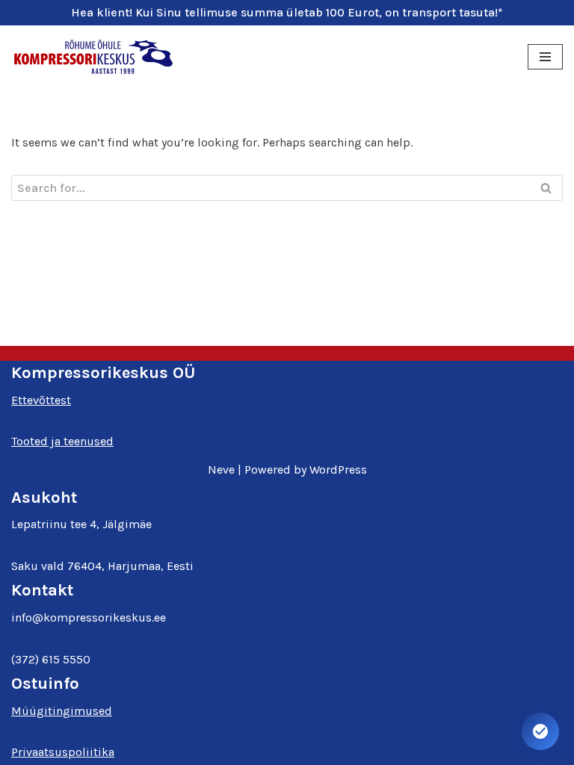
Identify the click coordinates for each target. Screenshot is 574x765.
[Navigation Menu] (545, 56)
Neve (221, 469)
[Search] (546, 188)
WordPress (338, 469)
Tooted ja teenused (62, 441)
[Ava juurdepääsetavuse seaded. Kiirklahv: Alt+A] (540, 731)
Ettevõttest (41, 400)
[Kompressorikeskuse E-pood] (93, 57)
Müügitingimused (61, 711)
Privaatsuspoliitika (62, 752)
